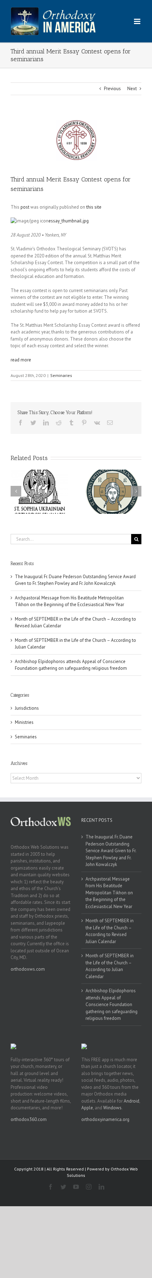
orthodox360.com (29, 1119)
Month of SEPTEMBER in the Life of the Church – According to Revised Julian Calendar (110, 931)
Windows (112, 1108)
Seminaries (61, 375)
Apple (87, 1108)
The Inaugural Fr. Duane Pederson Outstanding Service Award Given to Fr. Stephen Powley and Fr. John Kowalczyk (111, 850)
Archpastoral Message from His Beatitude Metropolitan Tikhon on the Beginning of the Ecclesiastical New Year (109, 893)
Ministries (24, 722)
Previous (112, 89)
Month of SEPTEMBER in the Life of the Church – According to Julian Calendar (110, 966)
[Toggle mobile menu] (137, 21)
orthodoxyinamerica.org (105, 1119)
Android (131, 1101)
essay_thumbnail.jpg (68, 221)
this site (93, 207)
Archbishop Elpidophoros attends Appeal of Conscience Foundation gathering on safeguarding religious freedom (112, 1004)
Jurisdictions (27, 708)
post (25, 207)
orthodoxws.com (28, 969)
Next (132, 89)
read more (21, 360)
